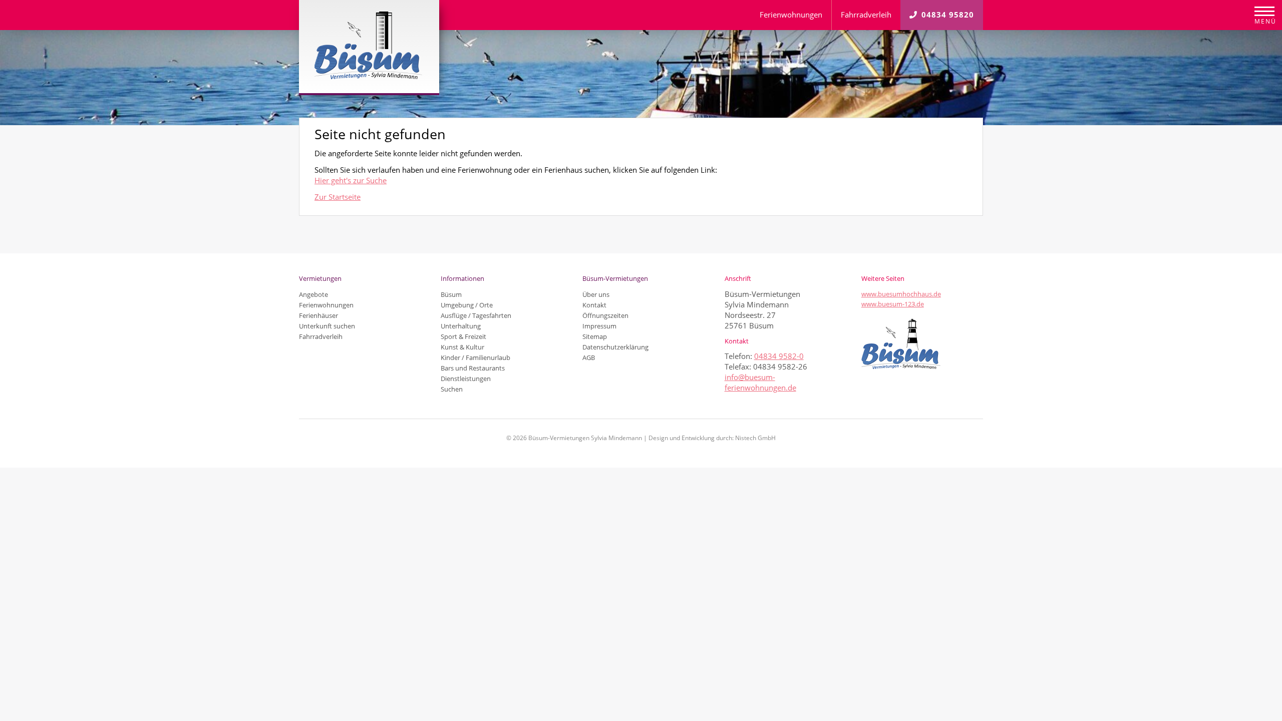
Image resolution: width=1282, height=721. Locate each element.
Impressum (599, 325)
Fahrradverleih (866, 15)
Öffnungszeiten (605, 315)
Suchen (452, 389)
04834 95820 (947, 15)
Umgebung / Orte (467, 304)
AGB (588, 357)
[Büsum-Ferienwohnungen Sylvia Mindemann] (369, 47)
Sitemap (594, 336)
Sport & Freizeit (463, 336)
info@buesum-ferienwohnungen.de (760, 382)
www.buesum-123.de (892, 303)
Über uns (595, 294)
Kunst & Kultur (462, 346)
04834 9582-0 (779, 356)
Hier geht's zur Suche (350, 180)
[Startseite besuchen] (922, 344)
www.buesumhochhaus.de (901, 293)
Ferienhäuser (318, 315)
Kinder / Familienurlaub (475, 357)
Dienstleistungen (466, 378)
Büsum (451, 294)
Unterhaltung (461, 325)
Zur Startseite (337, 197)
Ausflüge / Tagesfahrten (476, 315)
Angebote (313, 294)
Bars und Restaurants (473, 368)
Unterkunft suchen (327, 325)
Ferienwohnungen (791, 15)
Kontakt (594, 304)
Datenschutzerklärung (615, 346)
